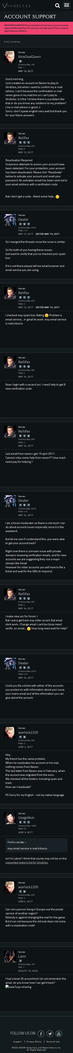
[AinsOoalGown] (10, 57)
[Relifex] (10, 138)
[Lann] (10, 957)
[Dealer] (10, 220)
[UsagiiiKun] (10, 818)
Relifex (12, 842)
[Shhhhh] (20, 142)
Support (17, 1041)
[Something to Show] (20, 224)
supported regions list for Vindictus (26, 862)
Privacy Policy (34, 1041)
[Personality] (28, 142)
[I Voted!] (28, 224)
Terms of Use (53, 1041)
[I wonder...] (24, 142)
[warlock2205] (10, 733)
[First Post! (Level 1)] (20, 61)
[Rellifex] (10, 362)
